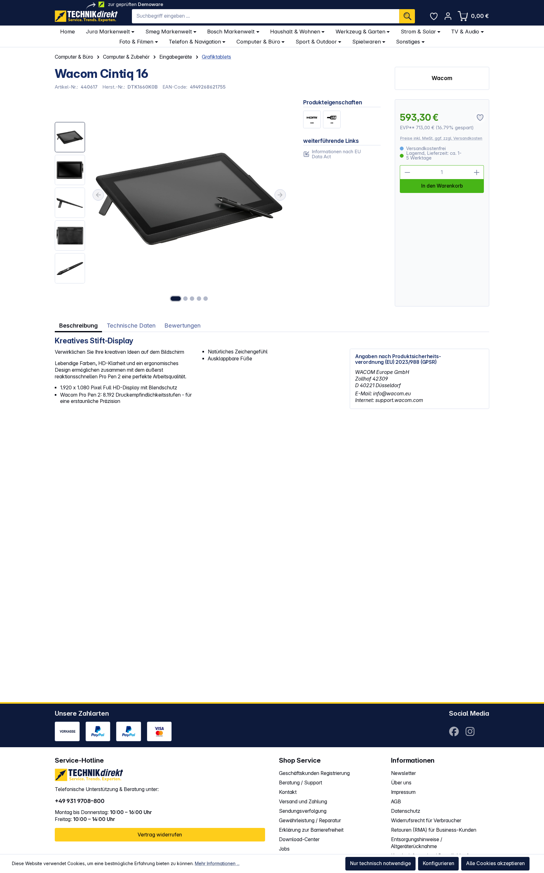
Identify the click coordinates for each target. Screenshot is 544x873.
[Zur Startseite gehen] (86, 16)
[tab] (78, 326)
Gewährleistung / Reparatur (310, 821)
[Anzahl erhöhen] (477, 172)
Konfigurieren (438, 863)
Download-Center (299, 839)
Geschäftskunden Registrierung (314, 773)
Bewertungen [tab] (182, 325)
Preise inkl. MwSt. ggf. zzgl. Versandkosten (441, 138)
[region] (172, 202)
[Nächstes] (280, 195)
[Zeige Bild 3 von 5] (192, 298)
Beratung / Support (300, 783)
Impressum (403, 792)
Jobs (284, 849)
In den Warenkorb (442, 186)
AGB (396, 802)
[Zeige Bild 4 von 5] (199, 298)
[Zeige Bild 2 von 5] (185, 298)
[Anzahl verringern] (407, 172)
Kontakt (288, 792)
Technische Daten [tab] (131, 325)
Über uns (401, 783)
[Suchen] (407, 16)
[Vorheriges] (98, 195)
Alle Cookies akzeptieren (495, 863)
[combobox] (265, 16)
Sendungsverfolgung (302, 811)
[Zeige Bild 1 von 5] (176, 298)
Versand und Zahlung (303, 802)
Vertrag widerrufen (160, 835)
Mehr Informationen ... (217, 863)
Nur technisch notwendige (380, 863)
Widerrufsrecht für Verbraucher (426, 821)
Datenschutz (405, 811)
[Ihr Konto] (448, 16)
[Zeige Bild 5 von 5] (205, 298)
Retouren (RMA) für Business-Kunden (433, 830)
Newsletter (403, 773)
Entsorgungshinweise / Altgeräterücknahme (416, 843)
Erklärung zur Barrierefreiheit (311, 830)
